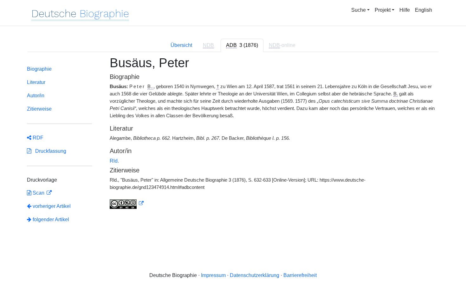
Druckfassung (48, 151)
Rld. (114, 161)
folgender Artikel (50, 219)
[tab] (242, 45)
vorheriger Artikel (52, 206)
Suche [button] (358, 10)
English (423, 10)
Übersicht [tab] (181, 45)
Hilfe (404, 10)
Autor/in (35, 95)
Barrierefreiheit (300, 275)
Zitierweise (39, 109)
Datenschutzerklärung (254, 275)
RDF (37, 137)
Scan (38, 193)
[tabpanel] (233, 146)
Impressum (213, 275)
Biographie (39, 69)
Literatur (36, 82)
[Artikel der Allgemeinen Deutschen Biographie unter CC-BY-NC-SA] (127, 203)
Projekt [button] (383, 10)
